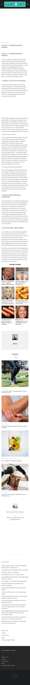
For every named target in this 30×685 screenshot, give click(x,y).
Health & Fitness (5, 42)
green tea (4, 183)
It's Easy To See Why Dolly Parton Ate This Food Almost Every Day (8, 302)
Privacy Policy (5, 635)
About (3, 637)
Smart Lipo (15, 218)
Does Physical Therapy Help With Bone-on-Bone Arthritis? (14, 426)
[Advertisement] (15, 24)
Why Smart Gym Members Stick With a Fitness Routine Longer (14, 495)
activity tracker (14, 145)
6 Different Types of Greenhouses (10, 572)
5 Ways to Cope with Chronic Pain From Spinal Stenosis (15, 517)
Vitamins (16, 458)
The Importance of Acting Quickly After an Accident (15, 570)
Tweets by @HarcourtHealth (8, 650)
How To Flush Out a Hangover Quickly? (12, 460)
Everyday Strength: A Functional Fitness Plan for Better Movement (14, 391)
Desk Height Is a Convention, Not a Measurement (14, 581)
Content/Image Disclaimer (8, 640)
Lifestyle (11, 458)
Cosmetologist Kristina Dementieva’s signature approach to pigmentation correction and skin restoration (14, 606)
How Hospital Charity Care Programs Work (13, 574)
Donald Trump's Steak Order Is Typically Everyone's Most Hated (8, 283)
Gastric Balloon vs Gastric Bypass (15, 511)
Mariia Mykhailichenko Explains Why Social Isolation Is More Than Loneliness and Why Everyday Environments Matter (15, 612)
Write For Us (5, 630)
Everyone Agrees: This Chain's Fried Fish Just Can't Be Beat (22, 302)
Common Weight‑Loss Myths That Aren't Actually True (22, 283)
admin (15, 344)
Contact (4, 633)
